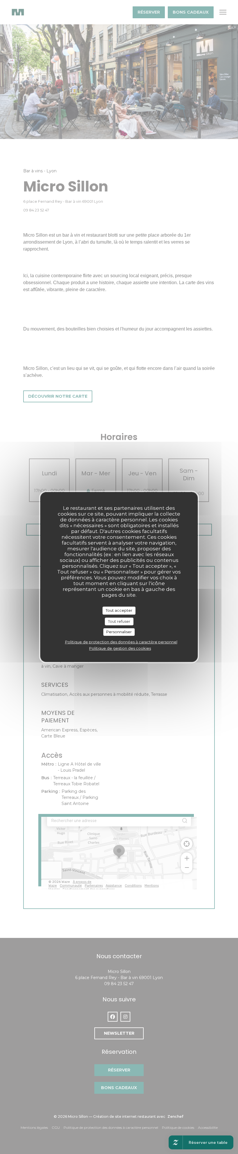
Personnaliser (119, 631)
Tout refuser (119, 621)
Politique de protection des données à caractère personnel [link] (121, 642)
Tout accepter (119, 610)
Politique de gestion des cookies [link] (120, 648)
